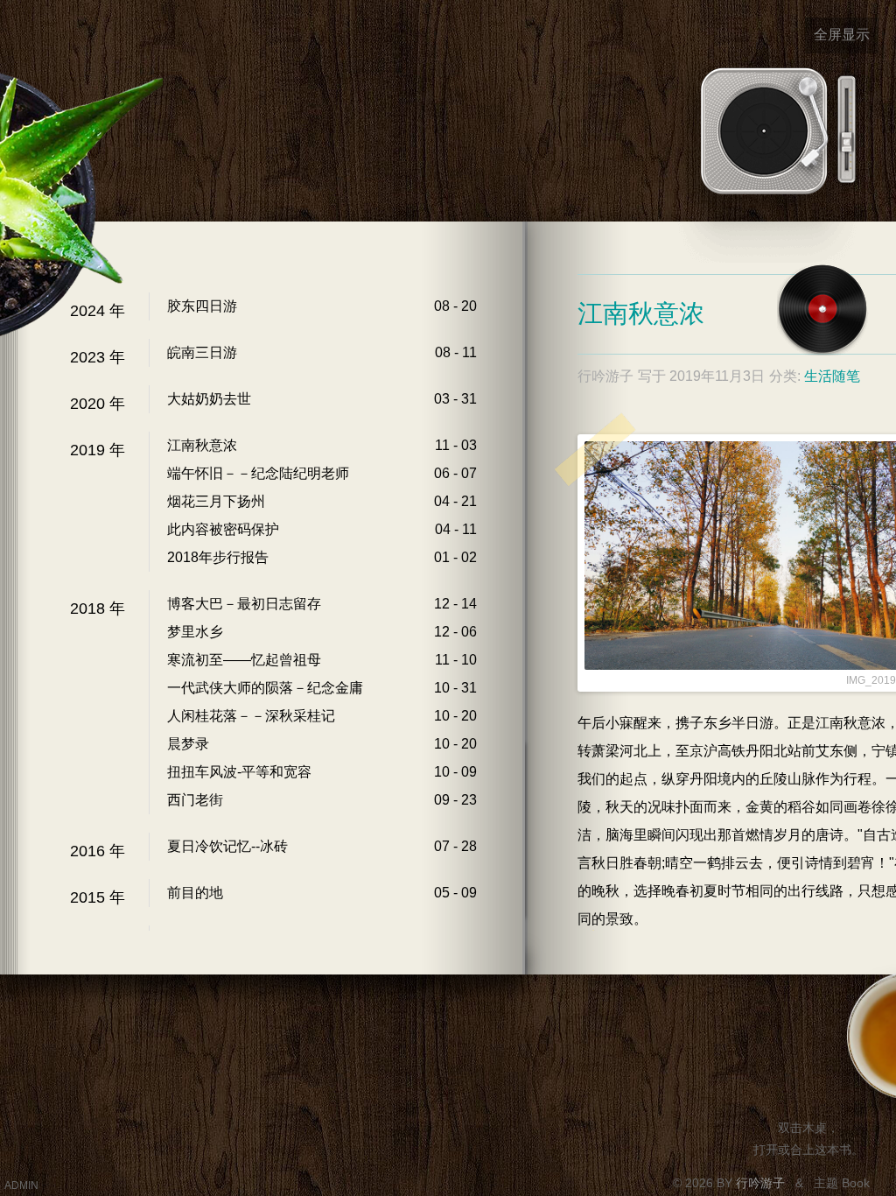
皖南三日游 (202, 352)
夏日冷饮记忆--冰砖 (227, 846)
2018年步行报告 (218, 557)
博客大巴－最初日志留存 (244, 603)
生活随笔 (832, 376)
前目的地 (195, 892)
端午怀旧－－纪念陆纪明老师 (258, 473)
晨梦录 (188, 743)
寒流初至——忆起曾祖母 (244, 659)
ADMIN (21, 1185)
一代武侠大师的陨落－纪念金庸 (265, 687)
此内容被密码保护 (223, 529)
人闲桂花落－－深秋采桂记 (251, 715)
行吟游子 (762, 1183)
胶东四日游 (202, 306)
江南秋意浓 (202, 445)
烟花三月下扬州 (216, 501)
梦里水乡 (195, 631)
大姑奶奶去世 (209, 398)
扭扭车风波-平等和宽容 (239, 771)
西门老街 (195, 799)
